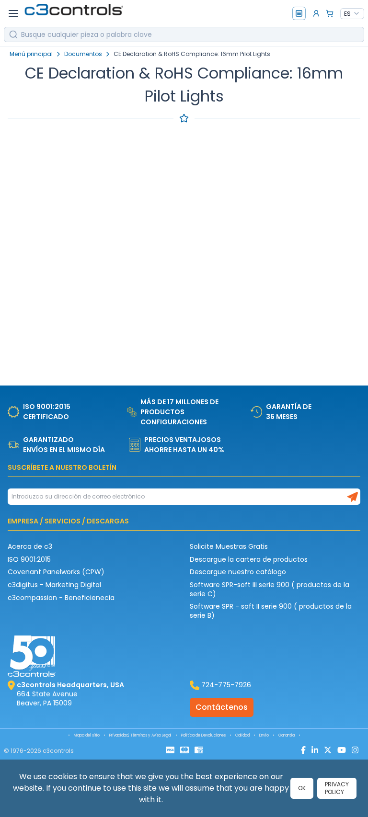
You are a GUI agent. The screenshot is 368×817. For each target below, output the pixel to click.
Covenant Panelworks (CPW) (56, 572)
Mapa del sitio (87, 735)
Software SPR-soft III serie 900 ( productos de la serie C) (269, 589)
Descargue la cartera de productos (249, 559)
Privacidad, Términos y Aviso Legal (140, 735)
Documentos (83, 54)
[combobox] (352, 14)
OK (302, 788)
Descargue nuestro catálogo (238, 572)
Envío (264, 735)
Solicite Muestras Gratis (229, 546)
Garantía (286, 735)
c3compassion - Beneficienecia (61, 597)
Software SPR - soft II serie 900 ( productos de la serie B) (271, 610)
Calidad (242, 735)
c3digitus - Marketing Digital (54, 585)
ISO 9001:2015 (29, 559)
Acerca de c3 (30, 546)
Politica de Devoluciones (203, 735)
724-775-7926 (226, 685)
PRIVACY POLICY (337, 788)
